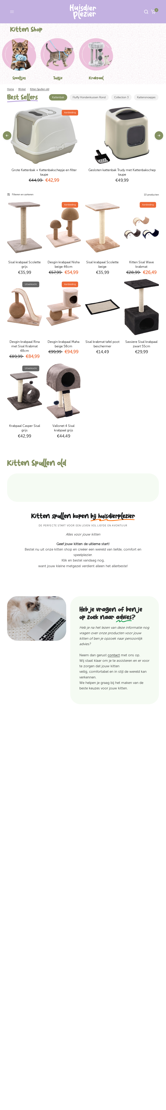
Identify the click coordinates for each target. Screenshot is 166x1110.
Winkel (22, 89)
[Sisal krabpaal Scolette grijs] (24, 227)
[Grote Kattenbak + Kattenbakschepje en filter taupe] (44, 135)
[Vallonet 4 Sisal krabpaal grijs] (63, 391)
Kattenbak (58, 97)
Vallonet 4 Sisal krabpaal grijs (63, 428)
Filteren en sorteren (22, 194)
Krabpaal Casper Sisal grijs (24, 428)
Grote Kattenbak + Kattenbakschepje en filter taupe (44, 172)
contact (114, 655)
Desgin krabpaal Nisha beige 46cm (64, 264)
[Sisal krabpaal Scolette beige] (102, 227)
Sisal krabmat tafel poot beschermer (102, 344)
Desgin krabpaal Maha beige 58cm (63, 344)
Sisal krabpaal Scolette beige (102, 264)
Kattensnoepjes (146, 97)
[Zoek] (146, 11)
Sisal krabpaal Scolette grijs (24, 264)
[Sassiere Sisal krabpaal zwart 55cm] (141, 307)
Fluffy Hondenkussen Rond (89, 97)
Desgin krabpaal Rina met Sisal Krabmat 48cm (25, 346)
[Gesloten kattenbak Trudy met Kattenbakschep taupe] (122, 135)
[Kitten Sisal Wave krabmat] (141, 227)
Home (10, 89)
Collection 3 (121, 97)
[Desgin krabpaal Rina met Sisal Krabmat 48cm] (24, 307)
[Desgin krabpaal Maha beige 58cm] (63, 307)
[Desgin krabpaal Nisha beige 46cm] (63, 227)
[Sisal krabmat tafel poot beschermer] (102, 307)
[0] (153, 11)
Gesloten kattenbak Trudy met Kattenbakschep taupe (122, 172)
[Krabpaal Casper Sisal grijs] (24, 391)
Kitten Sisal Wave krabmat (141, 264)
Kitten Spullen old (39, 89)
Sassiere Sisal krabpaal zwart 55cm (141, 344)
